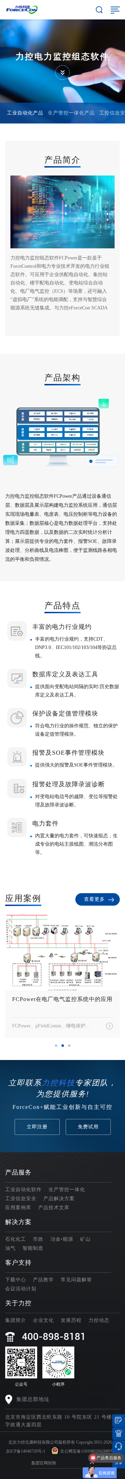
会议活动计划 (20, 1288)
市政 (38, 1239)
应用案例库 (18, 1207)
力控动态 (99, 1320)
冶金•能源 (61, 1239)
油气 (10, 1248)
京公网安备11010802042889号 (87, 1451)
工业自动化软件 (23, 1189)
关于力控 (18, 1303)
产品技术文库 (53, 1207)
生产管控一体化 (67, 1189)
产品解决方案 (59, 1198)
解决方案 (18, 1222)
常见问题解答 (76, 1279)
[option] (58, 431)
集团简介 (15, 1320)
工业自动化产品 (25, 113)
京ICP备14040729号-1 (25, 1451)
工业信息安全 (20, 1198)
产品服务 (18, 1172)
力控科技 (58, 1082)
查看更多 (94, 899)
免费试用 (88, 1126)
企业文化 (43, 1320)
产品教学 (43, 1279)
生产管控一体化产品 (71, 113)
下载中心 (15, 1279)
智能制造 (33, 1248)
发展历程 (71, 1320)
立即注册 (37, 1126)
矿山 (85, 1239)
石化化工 (15, 1239)
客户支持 (18, 1262)
